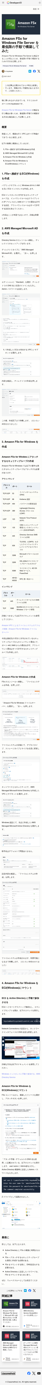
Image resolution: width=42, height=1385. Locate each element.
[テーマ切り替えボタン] (39, 2)
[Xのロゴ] (33, 1373)
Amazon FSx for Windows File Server (15, 66)
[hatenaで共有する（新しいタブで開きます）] (30, 71)
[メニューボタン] (3, 2)
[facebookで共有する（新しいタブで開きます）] (34, 71)
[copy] (37, 1020)
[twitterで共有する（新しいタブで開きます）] (39, 71)
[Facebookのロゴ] (28, 1373)
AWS (31, 66)
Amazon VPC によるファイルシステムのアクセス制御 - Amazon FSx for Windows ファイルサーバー (21, 628)
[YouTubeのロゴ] (39, 1373)
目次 (35, 9)
